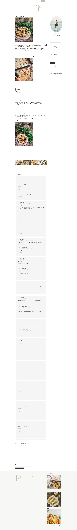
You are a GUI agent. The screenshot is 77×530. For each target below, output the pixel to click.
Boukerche (22, 283)
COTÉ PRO (32, 481)
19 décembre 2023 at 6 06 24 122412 (26, 383)
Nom (15, 457)
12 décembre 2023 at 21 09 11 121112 (26, 363)
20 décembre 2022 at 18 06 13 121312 (26, 298)
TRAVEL (32, 480)
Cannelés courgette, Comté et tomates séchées (54, 525)
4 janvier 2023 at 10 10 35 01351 (27, 307)
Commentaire (17, 447)
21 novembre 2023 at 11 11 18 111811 (27, 330)
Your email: (52, 59)
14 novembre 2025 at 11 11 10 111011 (27, 432)
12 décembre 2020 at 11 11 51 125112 (27, 248)
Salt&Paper (24, 529)
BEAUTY (32, 476)
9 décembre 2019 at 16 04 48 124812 (26, 203)
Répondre (19, 186)
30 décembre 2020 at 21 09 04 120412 (26, 284)
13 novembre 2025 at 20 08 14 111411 (26, 423)
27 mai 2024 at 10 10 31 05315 (26, 412)
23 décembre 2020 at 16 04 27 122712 (26, 259)
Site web (16, 464)
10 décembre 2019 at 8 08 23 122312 (28, 221)
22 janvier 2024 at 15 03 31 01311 (27, 372)
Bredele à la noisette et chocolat (19, 166)
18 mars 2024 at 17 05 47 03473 (25, 403)
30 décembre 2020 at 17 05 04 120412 (28, 269)
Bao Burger (48, 508)
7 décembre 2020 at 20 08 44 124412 (26, 240)
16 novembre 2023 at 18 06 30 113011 (26, 322)
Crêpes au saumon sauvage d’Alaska (34, 166)
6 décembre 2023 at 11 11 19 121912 (27, 352)
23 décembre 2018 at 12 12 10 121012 (26, 179)
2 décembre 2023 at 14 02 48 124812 (26, 341)
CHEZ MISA (38, 7)
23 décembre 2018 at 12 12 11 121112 (27, 190)
